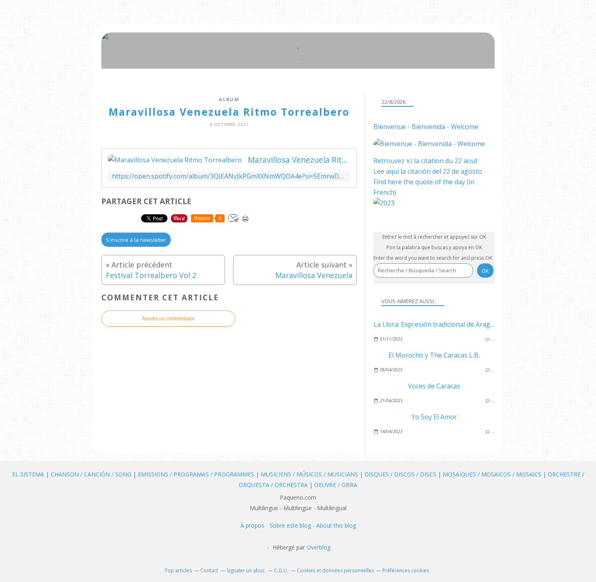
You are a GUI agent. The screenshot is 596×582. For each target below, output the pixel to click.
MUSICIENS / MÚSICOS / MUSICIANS (310, 474)
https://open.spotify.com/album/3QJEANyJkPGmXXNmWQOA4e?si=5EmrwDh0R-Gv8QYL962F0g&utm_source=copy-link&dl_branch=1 (229, 176)
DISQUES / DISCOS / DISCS (401, 474)
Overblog (318, 547)
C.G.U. (281, 570)
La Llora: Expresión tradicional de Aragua (435, 324)
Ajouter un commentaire (168, 318)
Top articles (178, 570)
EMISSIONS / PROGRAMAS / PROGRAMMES (196, 474)
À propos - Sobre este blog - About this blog (298, 525)
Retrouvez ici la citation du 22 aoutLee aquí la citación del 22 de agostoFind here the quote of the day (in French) (427, 176)
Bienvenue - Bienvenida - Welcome (425, 126)
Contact (209, 570)
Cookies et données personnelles (335, 570)
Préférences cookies (405, 570)
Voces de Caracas (434, 386)
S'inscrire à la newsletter (136, 240)
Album (229, 99)
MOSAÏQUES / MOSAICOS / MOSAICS (493, 474)
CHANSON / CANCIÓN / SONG (91, 474)
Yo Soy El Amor (434, 416)
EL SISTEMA (28, 474)
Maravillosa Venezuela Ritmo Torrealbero (299, 160)
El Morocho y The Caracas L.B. (434, 355)
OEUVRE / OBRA (335, 485)
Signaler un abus (246, 570)
